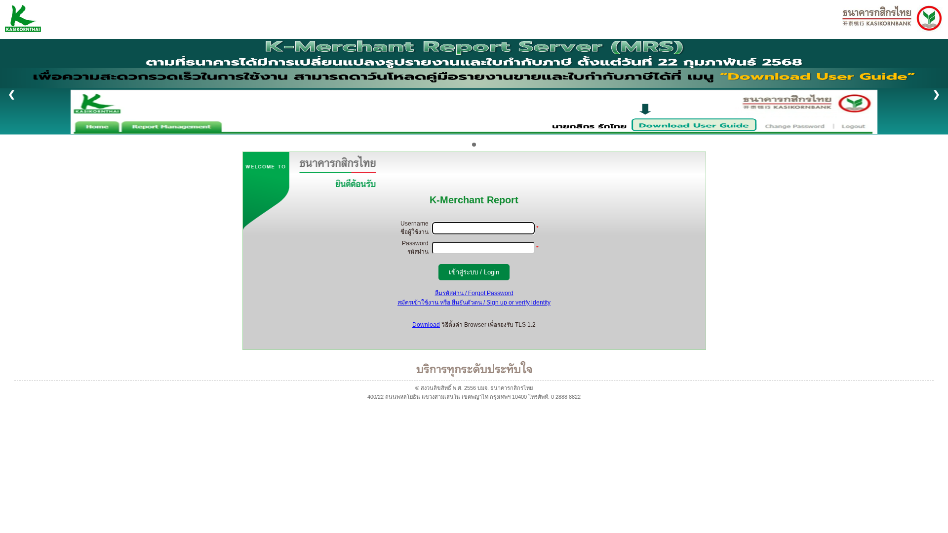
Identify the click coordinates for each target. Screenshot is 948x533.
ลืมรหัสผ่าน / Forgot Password (474, 293)
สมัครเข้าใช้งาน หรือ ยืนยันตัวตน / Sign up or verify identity (474, 302)
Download (426, 324)
